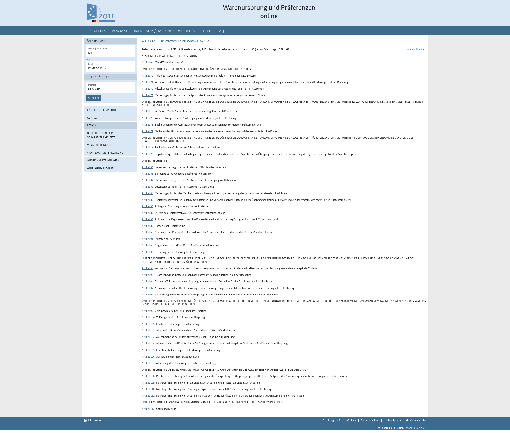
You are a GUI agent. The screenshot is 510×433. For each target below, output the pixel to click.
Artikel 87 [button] (147, 213)
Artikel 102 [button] (148, 330)
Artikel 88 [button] (147, 219)
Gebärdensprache (416, 420)
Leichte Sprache (393, 420)
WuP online (148, 41)
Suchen (93, 98)
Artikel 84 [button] (147, 193)
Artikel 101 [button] (148, 324)
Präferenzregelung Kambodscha (178, 41)
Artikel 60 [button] (147, 62)
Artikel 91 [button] (147, 239)
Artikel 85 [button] (147, 200)
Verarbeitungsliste (101, 145)
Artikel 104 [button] (148, 343)
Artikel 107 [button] (148, 363)
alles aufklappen (416, 49)
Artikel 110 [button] (148, 389)
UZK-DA (92, 118)
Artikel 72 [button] (147, 88)
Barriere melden (370, 420)
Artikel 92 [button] (147, 245)
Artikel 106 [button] (148, 356)
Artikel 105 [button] (148, 350)
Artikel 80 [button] (147, 167)
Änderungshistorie (101, 168)
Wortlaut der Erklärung (105, 152)
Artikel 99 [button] (147, 311)
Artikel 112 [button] (148, 409)
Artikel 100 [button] (148, 317)
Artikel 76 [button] (147, 124)
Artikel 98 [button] (147, 294)
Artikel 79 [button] (147, 154)
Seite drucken (95, 420)
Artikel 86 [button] (147, 206)
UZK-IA (91, 125)
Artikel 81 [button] (147, 173)
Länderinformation (101, 110)
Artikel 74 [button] (147, 111)
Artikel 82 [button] (147, 180)
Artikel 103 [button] (148, 337)
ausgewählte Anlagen (103, 160)
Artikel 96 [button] (147, 281)
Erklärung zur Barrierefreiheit (339, 420)
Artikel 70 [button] (147, 75)
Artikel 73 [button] (147, 95)
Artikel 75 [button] (147, 118)
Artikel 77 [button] (147, 131)
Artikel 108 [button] (148, 376)
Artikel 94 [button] (147, 268)
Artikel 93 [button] (147, 252)
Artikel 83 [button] (147, 186)
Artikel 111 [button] (148, 395)
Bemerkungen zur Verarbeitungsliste (101, 135)
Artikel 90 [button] (147, 232)
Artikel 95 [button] (147, 275)
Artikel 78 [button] (147, 147)
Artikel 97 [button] (147, 288)
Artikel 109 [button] (148, 382)
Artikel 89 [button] (147, 226)
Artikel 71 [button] (147, 82)
